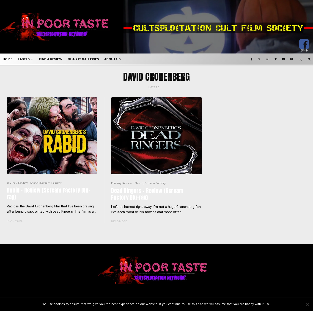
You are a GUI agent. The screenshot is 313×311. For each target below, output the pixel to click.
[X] (259, 59)
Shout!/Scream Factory (46, 182)
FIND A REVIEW (50, 59)
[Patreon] (275, 59)
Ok (269, 304)
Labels (24, 59)
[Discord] (292, 59)
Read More (15, 221)
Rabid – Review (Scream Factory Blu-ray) (48, 193)
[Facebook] (251, 59)
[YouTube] (283, 59)
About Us (112, 59)
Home (7, 59)
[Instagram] (267, 59)
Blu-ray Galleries (83, 59)
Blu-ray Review (17, 182)
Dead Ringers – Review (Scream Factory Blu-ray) (147, 194)
